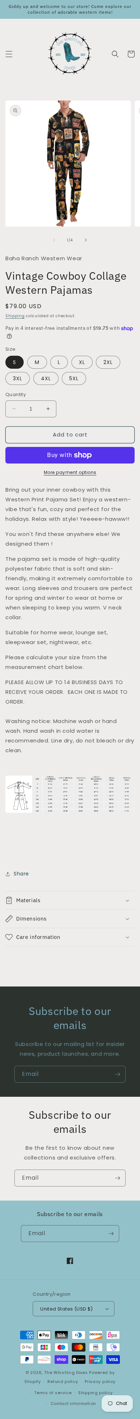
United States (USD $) (66, 1308)
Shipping (15, 316)
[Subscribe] (117, 1074)
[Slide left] (54, 240)
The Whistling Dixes (66, 1372)
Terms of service (52, 1393)
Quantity (15, 394)
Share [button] (21, 873)
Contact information (73, 1403)
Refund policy (62, 1381)
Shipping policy (95, 1393)
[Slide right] (86, 240)
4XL (46, 378)
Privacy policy (100, 1381)
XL (82, 362)
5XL (74, 378)
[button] (9, 54)
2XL (108, 362)
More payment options (70, 472)
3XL (17, 378)
